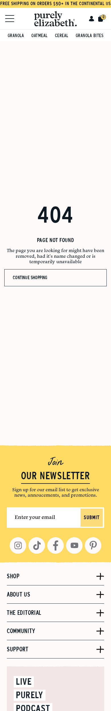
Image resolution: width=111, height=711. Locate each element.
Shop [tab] (13, 576)
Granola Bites (90, 35)
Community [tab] (21, 631)
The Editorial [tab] (24, 612)
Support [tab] (17, 649)
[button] (91, 18)
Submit (92, 517)
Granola (16, 35)
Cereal (61, 35)
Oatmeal (39, 35)
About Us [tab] (18, 594)
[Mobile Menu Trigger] (9, 18)
